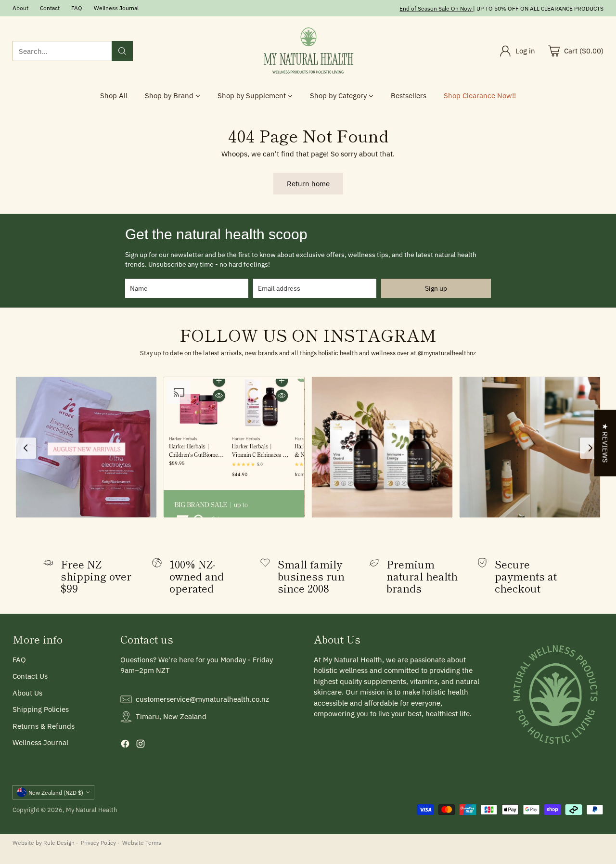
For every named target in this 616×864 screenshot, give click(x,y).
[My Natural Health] (308, 51)
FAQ (19, 659)
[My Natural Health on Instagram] (140, 745)
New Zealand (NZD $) (55, 792)
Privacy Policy (98, 842)
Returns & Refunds (44, 726)
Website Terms (141, 842)
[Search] (122, 51)
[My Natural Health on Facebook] (125, 745)
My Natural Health (91, 809)
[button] (86, 447)
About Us (27, 692)
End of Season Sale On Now (435, 8)
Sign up (436, 288)
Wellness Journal (40, 742)
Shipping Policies (41, 709)
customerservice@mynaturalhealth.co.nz (202, 699)
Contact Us (30, 676)
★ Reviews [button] (605, 443)
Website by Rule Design (44, 842)
